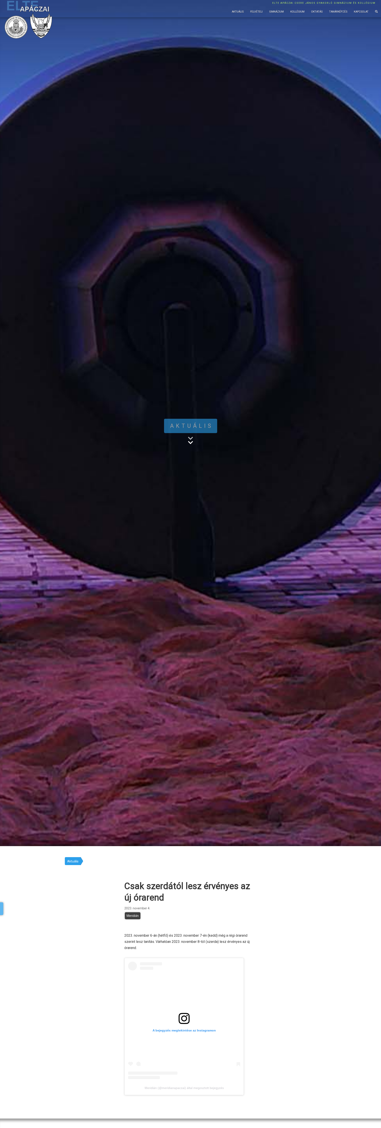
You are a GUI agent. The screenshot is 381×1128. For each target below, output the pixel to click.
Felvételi (256, 11)
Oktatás (317, 11)
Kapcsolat (361, 11)
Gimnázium (276, 11)
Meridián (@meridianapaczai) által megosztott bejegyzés (184, 1088)
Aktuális (238, 11)
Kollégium (297, 11)
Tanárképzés (338, 11)
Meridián (133, 916)
